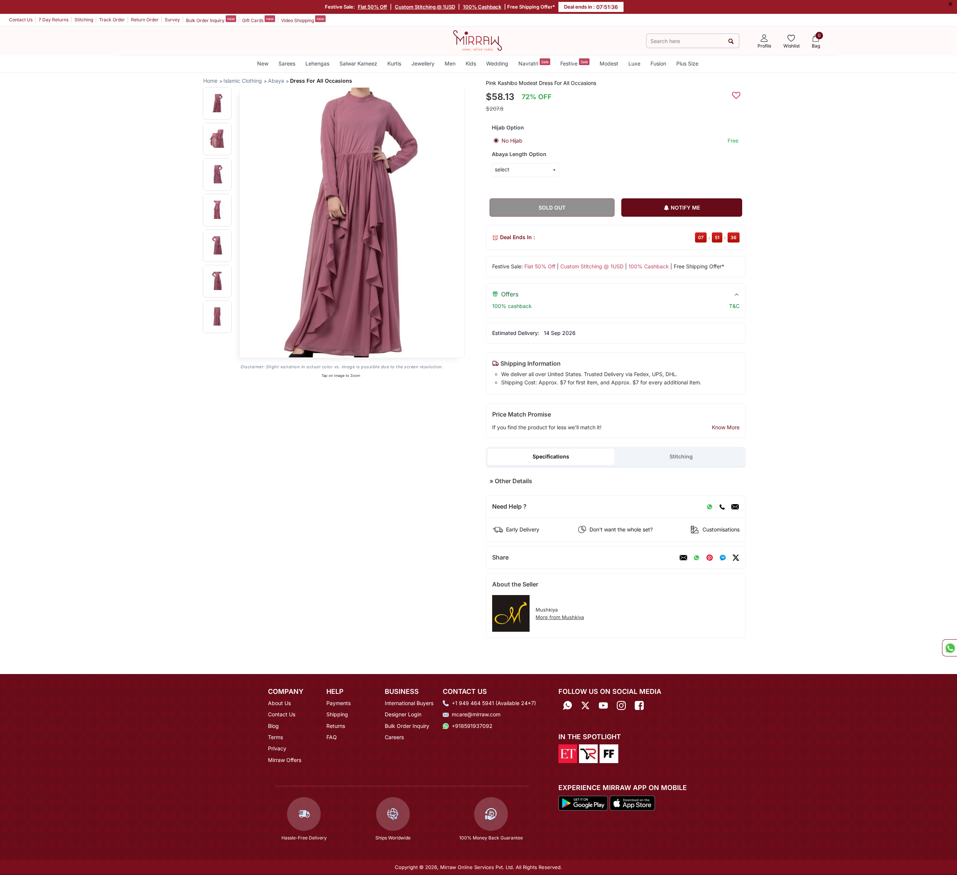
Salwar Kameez (358, 63)
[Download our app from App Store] (632, 802)
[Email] (735, 507)
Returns (335, 726)
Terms (275, 737)
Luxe (634, 63)
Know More (726, 427)
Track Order (112, 19)
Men (450, 63)
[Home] (477, 40)
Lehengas (317, 63)
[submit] (730, 41)
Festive (574, 63)
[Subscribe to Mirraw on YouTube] (603, 705)
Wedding (497, 63)
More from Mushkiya (560, 617)
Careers (394, 737)
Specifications (551, 456)
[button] (217, 103)
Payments (338, 703)
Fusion (658, 63)
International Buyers (409, 703)
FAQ (331, 737)
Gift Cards (258, 19)
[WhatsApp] (709, 507)
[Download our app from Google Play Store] (583, 802)
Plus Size (687, 63)
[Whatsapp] (567, 705)
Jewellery (423, 63)
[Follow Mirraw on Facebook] (639, 705)
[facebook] (722, 557)
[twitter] (736, 557)
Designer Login (403, 714)
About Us (279, 703)
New (262, 63)
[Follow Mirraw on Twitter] (585, 705)
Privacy (277, 748)
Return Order (145, 19)
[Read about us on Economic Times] (567, 753)
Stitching (83, 19)
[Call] (722, 507)
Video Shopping (302, 19)
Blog (273, 726)
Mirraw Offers (284, 760)
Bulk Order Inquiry (210, 19)
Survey (172, 19)
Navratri (533, 63)
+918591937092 (472, 726)
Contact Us (21, 19)
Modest (609, 63)
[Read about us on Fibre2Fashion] (609, 753)
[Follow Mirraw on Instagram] (621, 705)
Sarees (286, 63)
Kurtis (394, 63)
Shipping (337, 714)
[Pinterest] (709, 557)
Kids (471, 63)
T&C (734, 306)
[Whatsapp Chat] (949, 647)
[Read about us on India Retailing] (588, 753)
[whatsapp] (696, 557)
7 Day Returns (53, 19)
